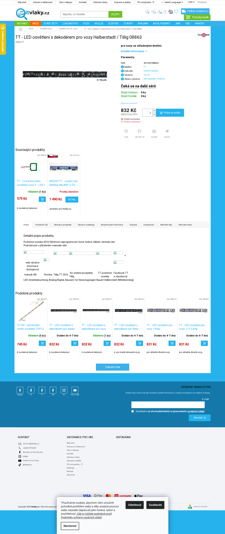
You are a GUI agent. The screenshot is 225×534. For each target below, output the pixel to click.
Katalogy (70, 468)
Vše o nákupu (65, 2)
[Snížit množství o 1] (154, 115)
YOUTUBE (75, 390)
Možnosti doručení (129, 103)
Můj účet (22, 2)
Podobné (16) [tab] (41, 225)
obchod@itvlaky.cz (31, 444)
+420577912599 (29, 448)
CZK (190, 2)
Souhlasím (155, 504)
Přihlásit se (200, 418)
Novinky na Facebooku (33, 452)
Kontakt (83, 2)
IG (64, 390)
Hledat (115, 14)
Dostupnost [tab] (149, 225)
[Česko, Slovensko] (63, 167)
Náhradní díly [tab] (166, 225)
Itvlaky (20, 390)
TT (145, 67)
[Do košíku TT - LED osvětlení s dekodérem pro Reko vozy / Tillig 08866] (139, 343)
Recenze (71, 475)
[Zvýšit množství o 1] (154, 111)
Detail (72, 199)
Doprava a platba (122, 2)
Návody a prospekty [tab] (62, 225)
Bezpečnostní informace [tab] (112, 225)
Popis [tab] (26, 225)
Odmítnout (134, 504)
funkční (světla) (151, 71)
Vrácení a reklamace (42, 2)
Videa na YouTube (31, 460)
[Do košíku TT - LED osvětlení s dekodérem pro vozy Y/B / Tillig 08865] (107, 343)
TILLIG (147, 75)
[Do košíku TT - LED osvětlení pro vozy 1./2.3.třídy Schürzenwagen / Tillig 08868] (204, 343)
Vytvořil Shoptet (200, 506)
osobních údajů (195, 411)
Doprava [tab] (133, 225)
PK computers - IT (146, 2)
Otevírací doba (100, 2)
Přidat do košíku (172, 112)
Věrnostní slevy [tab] (185, 225)
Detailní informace (132, 51)
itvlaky (25, 456)
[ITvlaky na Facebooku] (119, 265)
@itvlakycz (27, 465)
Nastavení (70, 525)
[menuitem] (22, 23)
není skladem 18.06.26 (154, 79)
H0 (53, 390)
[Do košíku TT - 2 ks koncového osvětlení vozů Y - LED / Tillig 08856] (42, 199)
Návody (70, 471)
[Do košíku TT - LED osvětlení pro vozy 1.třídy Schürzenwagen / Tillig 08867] (172, 343)
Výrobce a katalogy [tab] (86, 225)
